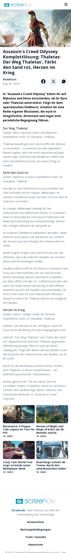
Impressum (35, 544)
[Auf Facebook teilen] (43, 81)
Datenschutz (35, 522)
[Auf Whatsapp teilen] (63, 81)
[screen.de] (18, 4)
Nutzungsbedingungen (35, 529)
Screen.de (18, 510)
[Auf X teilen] (53, 81)
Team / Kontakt (35, 537)
